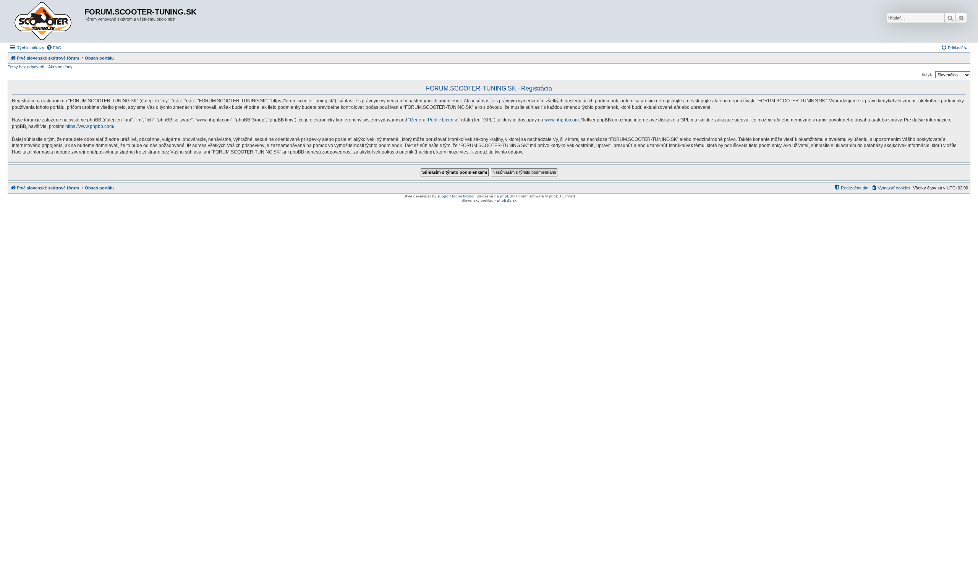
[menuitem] (54, 47)
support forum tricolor (455, 196)
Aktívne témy (60, 67)
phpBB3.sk (507, 200)
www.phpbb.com (561, 120)
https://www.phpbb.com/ (89, 126)
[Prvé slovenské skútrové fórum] (47, 21)
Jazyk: (927, 74)
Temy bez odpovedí (26, 67)
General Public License (434, 120)
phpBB (506, 196)
